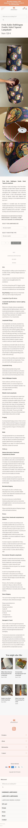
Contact (4, 753)
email (16, 445)
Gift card (4, 804)
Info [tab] (14, 252)
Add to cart (16, 243)
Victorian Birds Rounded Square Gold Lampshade (20, 673)
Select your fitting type (9, 232)
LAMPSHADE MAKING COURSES (11, 800)
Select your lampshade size (10, 223)
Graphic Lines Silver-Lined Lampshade (6, 699)
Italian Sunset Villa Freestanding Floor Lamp (19, 700)
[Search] (3, 20)
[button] (14, 735)
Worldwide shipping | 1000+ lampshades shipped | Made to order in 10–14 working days (14, 3)
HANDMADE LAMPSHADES (9, 792)
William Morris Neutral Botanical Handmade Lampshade (6, 673)
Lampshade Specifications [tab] (14, 255)
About (3, 741)
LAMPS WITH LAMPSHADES (10, 796)
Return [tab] (14, 262)
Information (5, 747)
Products (4, 735)
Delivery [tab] (14, 259)
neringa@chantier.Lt (14, 280)
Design (4, 808)
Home (3, 812)
